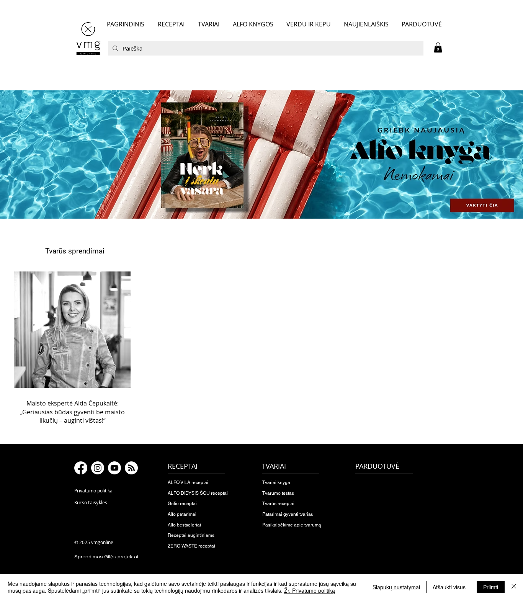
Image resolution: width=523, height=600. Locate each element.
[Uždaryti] (513, 587)
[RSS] (131, 467)
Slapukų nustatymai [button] (396, 587)
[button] (438, 47)
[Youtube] (114, 467)
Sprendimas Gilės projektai (106, 557)
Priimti (490, 587)
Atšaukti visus (449, 587)
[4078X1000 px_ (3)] (261, 154)
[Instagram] (97, 467)
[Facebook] (80, 467)
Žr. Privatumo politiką (309, 590)
